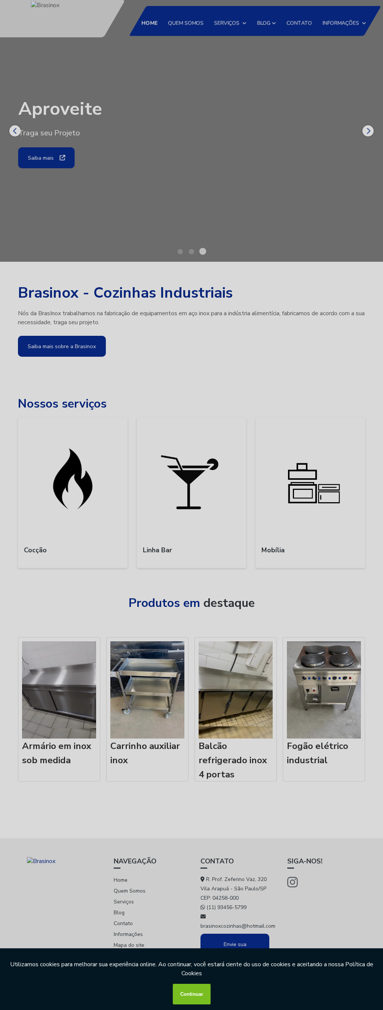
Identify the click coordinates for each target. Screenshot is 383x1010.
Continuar (191, 994)
